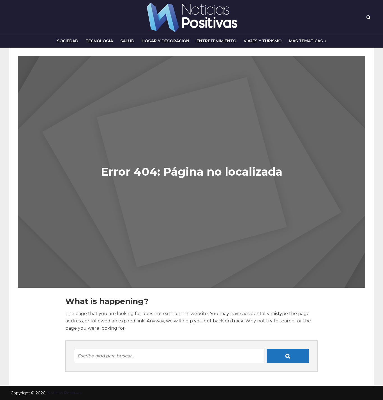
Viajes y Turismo (263, 40)
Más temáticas (306, 40)
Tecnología (99, 40)
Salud (127, 40)
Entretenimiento (216, 40)
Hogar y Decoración (165, 40)
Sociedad (67, 40)
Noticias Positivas (64, 393)
